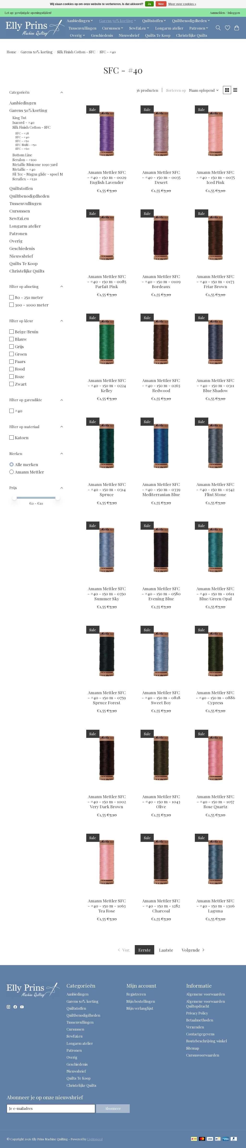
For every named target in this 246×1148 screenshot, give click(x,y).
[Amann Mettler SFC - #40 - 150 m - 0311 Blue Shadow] (216, 342)
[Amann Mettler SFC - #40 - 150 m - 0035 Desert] (161, 134)
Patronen (18, 233)
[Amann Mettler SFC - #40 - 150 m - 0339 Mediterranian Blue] (161, 446)
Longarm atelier (169, 27)
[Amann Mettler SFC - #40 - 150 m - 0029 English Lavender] (107, 134)
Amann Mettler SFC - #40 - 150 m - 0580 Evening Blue (161, 593)
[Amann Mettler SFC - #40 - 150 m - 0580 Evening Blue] (161, 550)
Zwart (21, 384)
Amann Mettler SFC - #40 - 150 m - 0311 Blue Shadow (215, 385)
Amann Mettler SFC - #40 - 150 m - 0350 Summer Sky (106, 593)
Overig (16, 240)
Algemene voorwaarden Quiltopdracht (205, 1003)
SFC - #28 (22, 133)
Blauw (21, 339)
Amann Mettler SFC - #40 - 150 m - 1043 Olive (161, 801)
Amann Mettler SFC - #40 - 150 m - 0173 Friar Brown (215, 281)
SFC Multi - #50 (26, 145)
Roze (19, 376)
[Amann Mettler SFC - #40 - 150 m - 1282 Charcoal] (161, 862)
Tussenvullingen (82, 27)
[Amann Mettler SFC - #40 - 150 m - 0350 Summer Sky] (107, 550)
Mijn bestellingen (140, 1001)
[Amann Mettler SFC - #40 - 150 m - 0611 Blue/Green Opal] (216, 550)
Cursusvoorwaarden (202, 1055)
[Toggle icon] (218, 28)
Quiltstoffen (21, 188)
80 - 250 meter (29, 297)
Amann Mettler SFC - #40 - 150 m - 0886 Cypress (215, 697)
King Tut (19, 117)
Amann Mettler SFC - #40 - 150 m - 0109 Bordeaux (161, 281)
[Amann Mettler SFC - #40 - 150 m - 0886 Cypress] (216, 654)
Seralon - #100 (24, 159)
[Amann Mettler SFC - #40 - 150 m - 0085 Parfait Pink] (107, 238)
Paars (20, 361)
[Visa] (210, 1139)
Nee (161, 4)
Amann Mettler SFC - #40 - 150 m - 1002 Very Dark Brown (106, 801)
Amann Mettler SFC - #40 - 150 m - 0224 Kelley (107, 385)
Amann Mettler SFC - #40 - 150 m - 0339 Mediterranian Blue (161, 489)
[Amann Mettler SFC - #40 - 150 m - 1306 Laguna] (216, 862)
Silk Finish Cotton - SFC (76, 51)
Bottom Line (22, 154)
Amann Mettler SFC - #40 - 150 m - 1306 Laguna (215, 905)
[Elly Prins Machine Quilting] (35, 27)
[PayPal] (234, 1139)
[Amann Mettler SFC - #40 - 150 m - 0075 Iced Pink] (216, 134)
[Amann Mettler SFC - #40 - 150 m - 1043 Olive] (161, 758)
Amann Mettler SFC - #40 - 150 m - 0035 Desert (161, 177)
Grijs (19, 346)
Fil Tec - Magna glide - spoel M (37, 174)
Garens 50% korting (37, 51)
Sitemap (192, 1048)
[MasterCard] (202, 1139)
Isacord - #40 (23, 122)
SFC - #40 (22, 137)
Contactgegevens (200, 1034)
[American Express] (226, 1139)
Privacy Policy (197, 1013)
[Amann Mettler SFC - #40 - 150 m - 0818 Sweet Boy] (161, 654)
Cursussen (19, 210)
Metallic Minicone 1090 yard (35, 164)
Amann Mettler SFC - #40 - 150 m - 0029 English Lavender (106, 177)
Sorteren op (176, 90)
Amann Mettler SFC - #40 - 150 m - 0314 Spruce (107, 489)
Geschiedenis (102, 35)
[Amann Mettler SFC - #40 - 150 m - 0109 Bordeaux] (161, 238)
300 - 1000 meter (32, 304)
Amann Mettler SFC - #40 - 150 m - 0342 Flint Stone (215, 489)
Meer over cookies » (182, 4)
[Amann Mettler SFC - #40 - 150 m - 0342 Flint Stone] (216, 446)
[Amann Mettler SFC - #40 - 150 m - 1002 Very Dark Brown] (107, 758)
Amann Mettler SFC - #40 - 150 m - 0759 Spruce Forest (107, 697)
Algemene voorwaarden (205, 994)
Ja (149, 4)
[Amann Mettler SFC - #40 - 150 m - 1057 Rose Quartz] (216, 758)
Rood (20, 368)
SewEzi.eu (19, 218)
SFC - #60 (22, 149)
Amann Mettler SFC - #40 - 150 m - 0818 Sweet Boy (161, 697)
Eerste (144, 950)
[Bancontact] (218, 1139)
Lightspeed (95, 1139)
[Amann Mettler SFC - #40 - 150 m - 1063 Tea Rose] (107, 862)
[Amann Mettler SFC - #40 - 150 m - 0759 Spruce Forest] (107, 654)
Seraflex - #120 (24, 178)
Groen (21, 354)
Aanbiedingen (22, 102)
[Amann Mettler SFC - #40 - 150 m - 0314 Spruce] (107, 446)
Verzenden (195, 1027)
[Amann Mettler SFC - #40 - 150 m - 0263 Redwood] (161, 342)
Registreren (136, 994)
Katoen (22, 437)
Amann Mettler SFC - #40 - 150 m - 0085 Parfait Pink (106, 281)
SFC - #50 (22, 141)
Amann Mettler (29, 471)
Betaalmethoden (199, 1020)
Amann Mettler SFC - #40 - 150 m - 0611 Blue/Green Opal (215, 593)
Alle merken (26, 464)
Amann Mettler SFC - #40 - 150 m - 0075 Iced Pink (215, 177)
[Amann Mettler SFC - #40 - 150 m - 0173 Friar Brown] (216, 238)
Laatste (166, 950)
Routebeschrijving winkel (206, 1041)
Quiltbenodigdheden (29, 196)
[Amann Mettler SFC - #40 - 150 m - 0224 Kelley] (107, 342)
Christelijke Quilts (191, 35)
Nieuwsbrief (129, 35)
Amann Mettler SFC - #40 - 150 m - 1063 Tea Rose (107, 905)
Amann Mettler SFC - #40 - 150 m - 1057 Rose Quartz (215, 801)
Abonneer (113, 1108)
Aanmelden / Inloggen (225, 13)
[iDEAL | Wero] (194, 1139)
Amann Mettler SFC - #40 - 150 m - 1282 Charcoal (161, 905)
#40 (18, 410)
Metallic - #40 (23, 169)
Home (11, 51)
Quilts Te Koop (157, 35)
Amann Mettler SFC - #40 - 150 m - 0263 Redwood (161, 385)
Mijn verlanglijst (139, 1008)
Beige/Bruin (26, 331)
